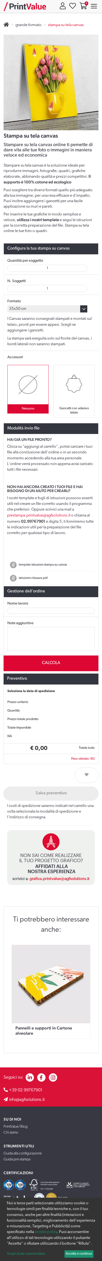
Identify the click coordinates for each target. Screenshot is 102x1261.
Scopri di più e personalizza (26, 1254)
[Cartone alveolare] (51, 984)
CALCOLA (51, 663)
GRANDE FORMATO (28, 25)
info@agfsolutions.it (27, 1100)
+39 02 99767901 (26, 1090)
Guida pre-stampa (17, 1159)
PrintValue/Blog (16, 1127)
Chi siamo (11, 1133)
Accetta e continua (79, 1254)
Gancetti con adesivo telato (74, 410)
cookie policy (46, 1232)
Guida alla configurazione (23, 1153)
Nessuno (28, 408)
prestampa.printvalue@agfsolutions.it (38, 515)
